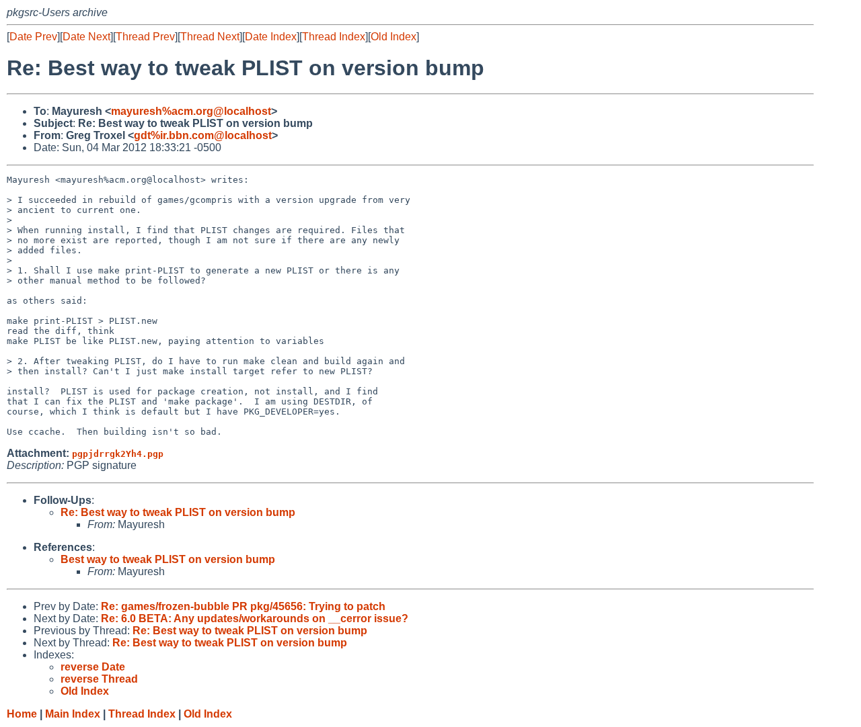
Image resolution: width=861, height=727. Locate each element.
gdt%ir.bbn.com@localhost (203, 135)
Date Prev (33, 36)
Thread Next (209, 36)
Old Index (393, 36)
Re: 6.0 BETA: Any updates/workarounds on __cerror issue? (254, 618)
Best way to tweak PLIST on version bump (168, 559)
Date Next (86, 36)
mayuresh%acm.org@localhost (191, 111)
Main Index (72, 714)
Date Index (271, 36)
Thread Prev (145, 36)
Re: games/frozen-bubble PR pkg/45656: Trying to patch (243, 606)
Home (22, 714)
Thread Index (333, 36)
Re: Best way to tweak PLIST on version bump (178, 512)
